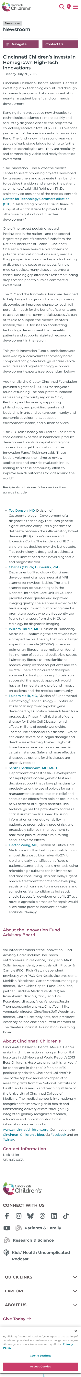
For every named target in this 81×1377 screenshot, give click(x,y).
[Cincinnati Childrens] (40, 1188)
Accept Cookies (40, 1366)
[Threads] (42, 1216)
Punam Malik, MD (23, 696)
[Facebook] (7, 1216)
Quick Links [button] (18, 1277)
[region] (40, 1350)
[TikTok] (66, 1216)
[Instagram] (19, 1216)
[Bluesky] (30, 1216)
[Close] (75, 1331)
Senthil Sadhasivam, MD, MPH (33, 768)
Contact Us (54, 44)
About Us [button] (16, 1304)
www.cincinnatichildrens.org (26, 1129)
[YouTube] (7, 1228)
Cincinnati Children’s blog (23, 1135)
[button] (61, 7)
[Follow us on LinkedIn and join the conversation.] (54, 1216)
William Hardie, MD (24, 629)
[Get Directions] (68, 7)
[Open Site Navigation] (75, 7)
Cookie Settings (40, 1355)
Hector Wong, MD (23, 845)
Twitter (8, 1140)
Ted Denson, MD (22, 510)
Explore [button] (14, 1291)
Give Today (14, 1319)
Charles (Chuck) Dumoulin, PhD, (34, 567)
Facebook (58, 1135)
